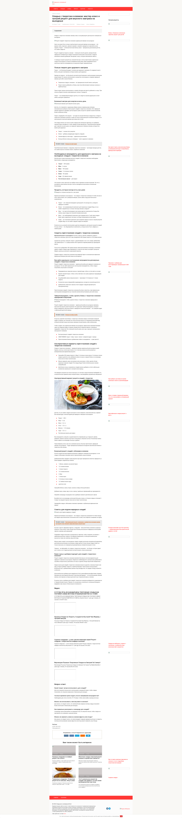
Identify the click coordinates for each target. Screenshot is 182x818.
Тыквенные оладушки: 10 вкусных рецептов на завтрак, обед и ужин (63, 779)
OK (121, 816)
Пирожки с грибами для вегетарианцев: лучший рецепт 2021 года (118, 264)
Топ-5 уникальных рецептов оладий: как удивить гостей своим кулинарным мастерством (90, 780)
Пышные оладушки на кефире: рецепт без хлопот (62, 757)
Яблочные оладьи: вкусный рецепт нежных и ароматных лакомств (90, 757)
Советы (56, 8)
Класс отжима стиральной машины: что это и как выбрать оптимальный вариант (118, 397)
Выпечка (82, 8)
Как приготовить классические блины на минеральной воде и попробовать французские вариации (119, 148)
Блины (69, 8)
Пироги (76, 8)
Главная (56, 797)
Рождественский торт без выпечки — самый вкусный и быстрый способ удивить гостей (118, 529)
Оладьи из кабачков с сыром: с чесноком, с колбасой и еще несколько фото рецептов (117, 645)
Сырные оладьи (112, 777)
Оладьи (63, 8)
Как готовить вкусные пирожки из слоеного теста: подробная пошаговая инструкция (118, 761)
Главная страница (56, 13)
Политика (63, 797)
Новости (90, 8)
